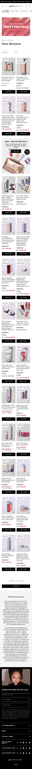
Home (3, 40)
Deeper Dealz (24, 11)
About (4, 731)
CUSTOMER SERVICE (8, 725)
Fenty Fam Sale (14, 11)
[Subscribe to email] (28, 699)
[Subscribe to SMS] (28, 705)
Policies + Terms (7, 736)
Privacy (16, 764)
